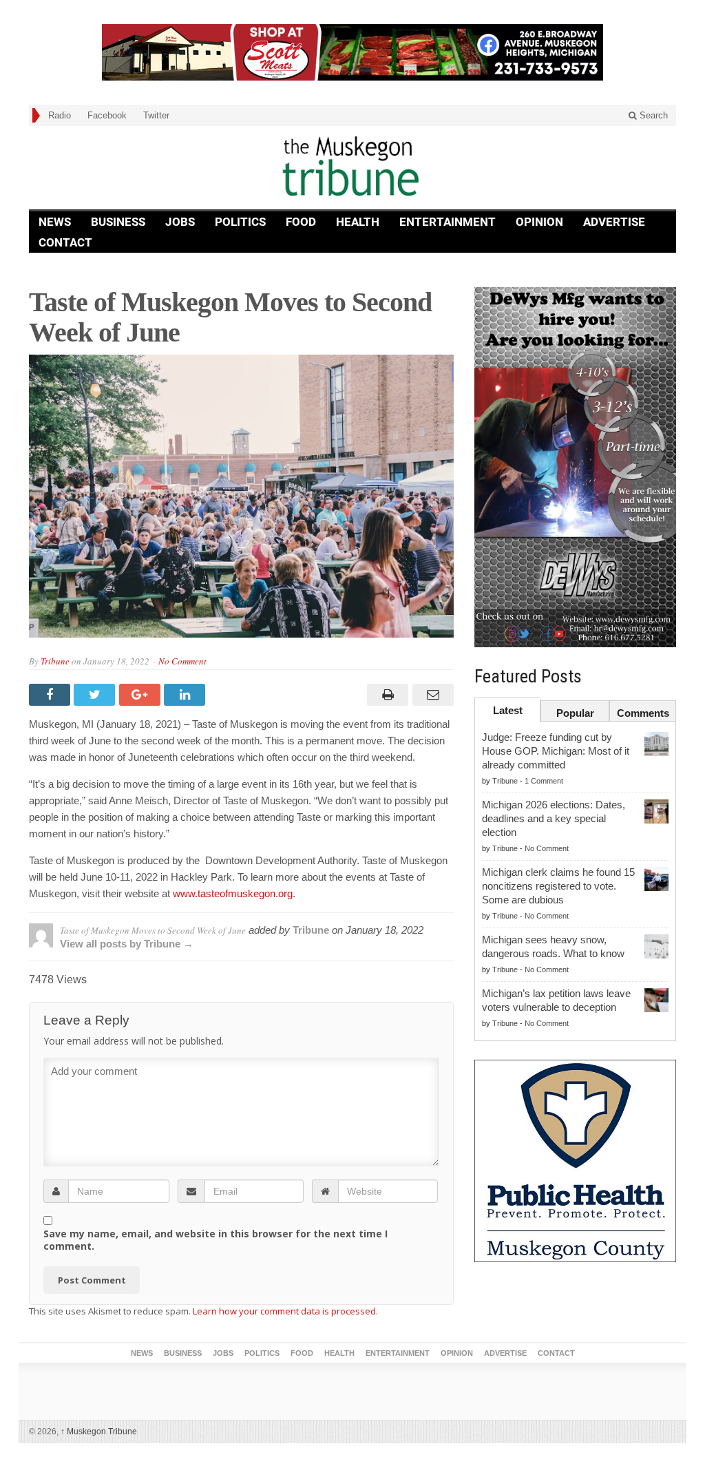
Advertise (614, 222)
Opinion (539, 222)
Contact (65, 242)
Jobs (180, 222)
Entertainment (447, 222)
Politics (240, 222)
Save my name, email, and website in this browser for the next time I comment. (215, 1240)
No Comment (182, 661)
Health (357, 222)
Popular (575, 713)
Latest (508, 710)
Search (652, 115)
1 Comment (544, 781)
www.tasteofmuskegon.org (231, 893)
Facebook (107, 115)
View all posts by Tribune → (126, 944)
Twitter (156, 115)
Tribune (55, 661)
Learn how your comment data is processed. (285, 1311)
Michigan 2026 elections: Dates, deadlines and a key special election (553, 818)
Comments (643, 713)
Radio (59, 115)
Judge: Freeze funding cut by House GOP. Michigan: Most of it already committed (555, 751)
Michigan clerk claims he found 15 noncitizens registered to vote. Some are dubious (558, 885)
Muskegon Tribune (99, 1431)
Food (301, 222)
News (55, 222)
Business (118, 222)
